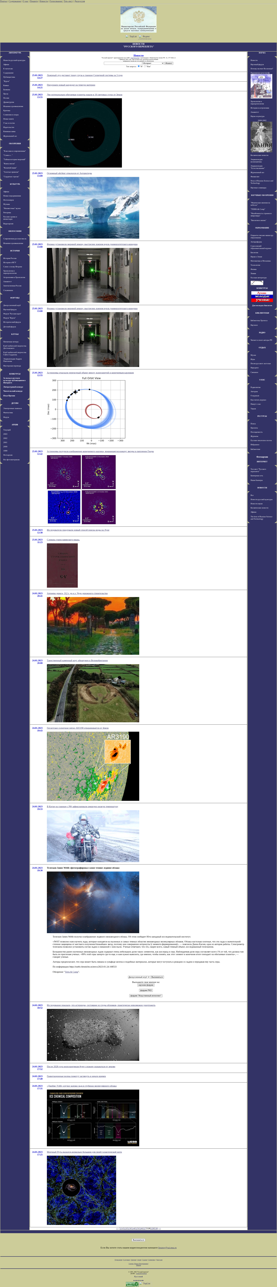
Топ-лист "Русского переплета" (258, 470)
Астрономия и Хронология (14, 277)
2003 (5, 434)
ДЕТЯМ (14, 403)
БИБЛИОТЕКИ (262, 313)
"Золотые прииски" (11, 172)
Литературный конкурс (13, 387)
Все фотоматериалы (11, 459)
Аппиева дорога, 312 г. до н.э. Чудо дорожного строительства (77, 593)
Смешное (254, 372)
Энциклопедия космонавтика (256, 160)
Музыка (6, 204)
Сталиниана (8, 290)
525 (136, 1228)
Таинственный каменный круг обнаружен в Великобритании (77, 660)
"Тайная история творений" (14, 159)
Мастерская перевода (12, 366)
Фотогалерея (8, 200)
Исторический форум (12, 322)
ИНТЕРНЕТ (262, 462)
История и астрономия (260, 108)
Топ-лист (68, 1)
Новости (44, 1)
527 (144, 1228)
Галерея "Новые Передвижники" (138, 1263)
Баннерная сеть (257, 476)
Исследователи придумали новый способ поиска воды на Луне (78, 530)
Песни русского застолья (261, 363)
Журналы (254, 436)
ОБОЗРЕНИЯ (15, 143)
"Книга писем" (9, 163)
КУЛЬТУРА (15, 184)
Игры (253, 359)
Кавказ (6, 85)
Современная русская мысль (14, 239)
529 (152, 1228)
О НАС (262, 380)
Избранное (255, 444)
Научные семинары (258, 188)
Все (252, 495)
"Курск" (6, 81)
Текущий (7, 430)
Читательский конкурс (13, 391)
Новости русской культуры (14, 60)
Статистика (151, 1260)
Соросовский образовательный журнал (261, 247)
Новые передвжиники (12, 196)
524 (132, 1228)
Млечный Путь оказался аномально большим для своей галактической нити (84, 1152)
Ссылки (144, 1260)
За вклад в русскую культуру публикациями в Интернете (14, 380)
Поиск (253, 424)
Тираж (253, 409)
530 (156, 1228)
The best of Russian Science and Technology (261, 517)
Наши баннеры (257, 480)
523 (129, 1228)
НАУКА (262, 53)
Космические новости (259, 155)
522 (125, 1228)
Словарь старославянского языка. (63, 539)
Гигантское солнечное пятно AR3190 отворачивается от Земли (78, 728)
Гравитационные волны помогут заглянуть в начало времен (76, 1076)
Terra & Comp (71, 972)
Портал (3, 1)
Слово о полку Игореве (12, 267)
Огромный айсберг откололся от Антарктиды (69, 173)
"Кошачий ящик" (10, 168)
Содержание (15, 1)
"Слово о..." (8, 155)
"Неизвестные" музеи (11, 208)
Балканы (6, 89)
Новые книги (8, 119)
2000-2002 (262, 120)
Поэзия (6, 98)
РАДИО (262, 332)
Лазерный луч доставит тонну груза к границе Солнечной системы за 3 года (84, 75)
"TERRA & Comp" (258, 209)
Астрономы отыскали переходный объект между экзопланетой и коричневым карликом (90, 372)
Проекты (254, 428)
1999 (5, 451)
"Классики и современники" (14, 151)
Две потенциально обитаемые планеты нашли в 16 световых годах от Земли (84, 94)
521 (121, 1228)
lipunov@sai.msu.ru (167, 1247)
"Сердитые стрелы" (11, 176)
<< (117, 1228)
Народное (255, 368)
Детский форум (9, 327)
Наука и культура (257, 116)
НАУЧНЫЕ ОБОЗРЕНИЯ (262, 195)
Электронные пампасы (12, 408)
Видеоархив (8, 224)
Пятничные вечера (10, 342)
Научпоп (254, 325)
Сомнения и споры (11, 115)
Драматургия (8, 102)
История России (9, 258)
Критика (6, 110)
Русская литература (259, 278)
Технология (255, 265)
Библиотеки (255, 449)
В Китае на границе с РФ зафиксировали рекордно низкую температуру (82, 806)
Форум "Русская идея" (12, 314)
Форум (6, 417)
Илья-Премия (9, 396)
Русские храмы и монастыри (10, 218)
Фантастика (8, 412)
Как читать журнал (258, 400)
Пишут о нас (256, 404)
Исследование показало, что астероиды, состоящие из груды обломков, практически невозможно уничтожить (101, 1005)
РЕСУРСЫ (262, 416)
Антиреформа (256, 242)
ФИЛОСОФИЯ (14, 231)
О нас (25, 1)
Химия (253, 273)
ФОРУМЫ (14, 298)
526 (140, 1228)
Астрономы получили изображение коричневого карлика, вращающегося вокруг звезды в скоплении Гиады (100, 451)
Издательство (8, 127)
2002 (5, 438)
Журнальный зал (10, 136)
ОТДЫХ (262, 348)
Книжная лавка (9, 131)
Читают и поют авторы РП (261, 340)
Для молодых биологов (262, 305)
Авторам (254, 391)
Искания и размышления (13, 106)
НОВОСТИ (262, 488)
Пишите (34, 1)
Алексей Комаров (141, 1273)
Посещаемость (257, 432)
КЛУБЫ (15, 334)
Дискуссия (79, 1)
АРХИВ (15, 425)
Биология (254, 252)
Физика (254, 269)
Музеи (253, 355)
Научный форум (9, 309)
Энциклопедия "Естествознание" (258, 167)
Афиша (6, 64)
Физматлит (255, 176)
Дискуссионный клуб (12, 305)
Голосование (56, 1)
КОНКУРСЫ (14, 374)
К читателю (8, 69)
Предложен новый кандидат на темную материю (71, 85)
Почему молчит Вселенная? (262, 69)
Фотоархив (7, 455)
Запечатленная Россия (12, 286)
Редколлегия (255, 387)
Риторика (7, 212)
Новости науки (257, 504)
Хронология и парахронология (10, 272)
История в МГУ (9, 262)
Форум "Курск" (9, 318)
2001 (5, 442)
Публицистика (9, 77)
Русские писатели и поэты (261, 440)
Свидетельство (134, 58)
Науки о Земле (256, 257)
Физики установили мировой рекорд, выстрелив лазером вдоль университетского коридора (92, 244)
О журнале (255, 396)
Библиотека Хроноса (259, 320)
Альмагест (7, 281)
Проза (5, 94)
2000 (5, 447)
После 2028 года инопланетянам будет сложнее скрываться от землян (81, 1066)
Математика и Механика (261, 261)
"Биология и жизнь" (258, 220)
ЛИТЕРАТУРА (15, 53)
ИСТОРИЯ (15, 251)
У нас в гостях (9, 123)
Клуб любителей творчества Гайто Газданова (14, 353)
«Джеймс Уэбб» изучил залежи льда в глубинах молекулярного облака (82, 1086)
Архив (139, 1260)
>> (159, 1228)
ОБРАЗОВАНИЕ (262, 228)
